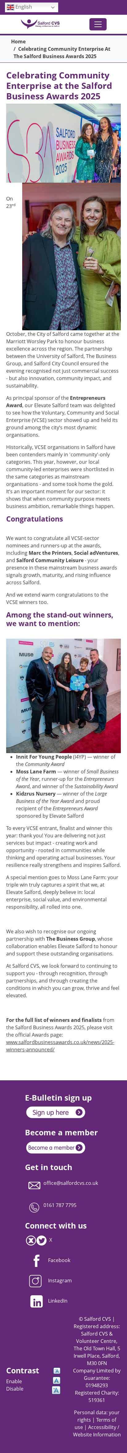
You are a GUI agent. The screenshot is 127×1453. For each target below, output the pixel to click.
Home (18, 41)
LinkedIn (58, 1300)
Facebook (59, 1260)
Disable (14, 1388)
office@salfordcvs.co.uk (70, 1183)
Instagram (60, 1280)
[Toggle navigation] (98, 24)
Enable (14, 1381)
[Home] (43, 24)
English (23, 6)
